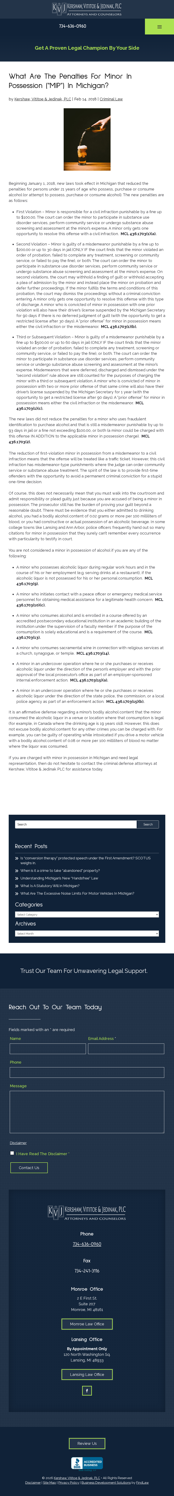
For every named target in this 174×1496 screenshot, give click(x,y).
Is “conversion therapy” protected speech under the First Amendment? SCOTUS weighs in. (85, 860)
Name (15, 1038)
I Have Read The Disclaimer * (42, 1154)
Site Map (49, 1483)
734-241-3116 (87, 1271)
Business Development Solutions (106, 1483)
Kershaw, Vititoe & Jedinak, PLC (42, 99)
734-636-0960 (72, 26)
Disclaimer (18, 1143)
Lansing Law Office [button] (87, 1374)
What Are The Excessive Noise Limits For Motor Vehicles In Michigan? (77, 893)
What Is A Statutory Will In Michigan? (50, 886)
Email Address (102, 1038)
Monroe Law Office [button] (87, 1324)
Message (18, 1086)
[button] (159, 26)
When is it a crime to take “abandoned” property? (60, 870)
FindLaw (142, 1483)
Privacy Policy (68, 1483)
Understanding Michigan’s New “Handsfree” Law (59, 878)
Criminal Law (111, 99)
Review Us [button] (87, 1443)
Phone (15, 1062)
